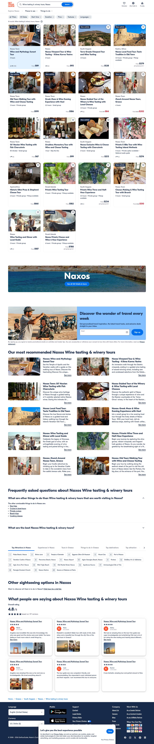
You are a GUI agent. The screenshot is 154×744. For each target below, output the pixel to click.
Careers (114, 714)
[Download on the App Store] (58, 721)
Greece (18, 699)
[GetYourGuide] (11, 4)
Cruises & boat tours (18, 509)
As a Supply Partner (133, 710)
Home (10, 699)
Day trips (13, 506)
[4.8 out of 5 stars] (15, 614)
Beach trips (14, 514)
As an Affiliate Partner (134, 718)
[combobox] (39, 4)
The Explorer (116, 728)
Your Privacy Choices (79, 721)
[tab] (21, 548)
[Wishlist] (124, 3)
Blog (113, 718)
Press (114, 721)
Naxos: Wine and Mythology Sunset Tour (26, 621)
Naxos (40, 699)
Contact (75, 710)
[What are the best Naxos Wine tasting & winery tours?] (143, 527)
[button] (24, 46)
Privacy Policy (77, 718)
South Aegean (29, 699)
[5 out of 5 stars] (30, 625)
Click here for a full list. (53, 589)
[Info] (42, 22)
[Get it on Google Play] (58, 712)
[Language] (133, 3)
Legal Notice (76, 714)
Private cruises (15, 511)
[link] (24, 46)
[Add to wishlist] (38, 27)
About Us (115, 710)
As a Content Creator (134, 714)
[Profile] (142, 3)
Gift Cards (115, 725)
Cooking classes (16, 516)
